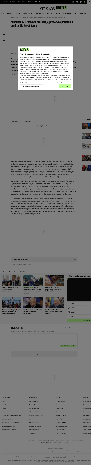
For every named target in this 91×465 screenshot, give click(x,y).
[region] (45, 68)
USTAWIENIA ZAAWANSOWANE (31, 86)
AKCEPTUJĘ (65, 86)
